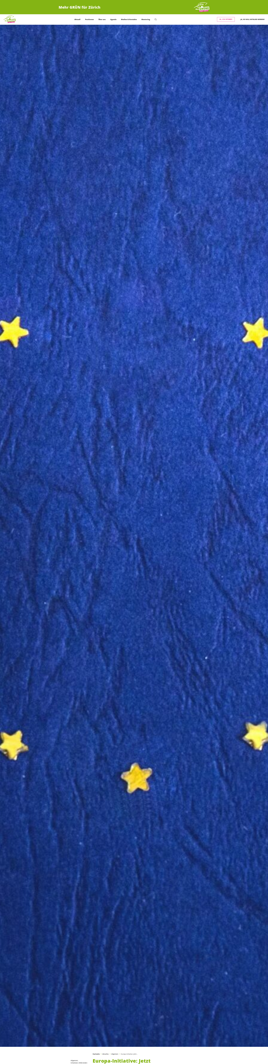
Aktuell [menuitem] (77, 19)
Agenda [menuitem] (113, 19)
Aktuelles (105, 1054)
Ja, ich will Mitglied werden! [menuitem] (252, 19)
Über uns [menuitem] (102, 19)
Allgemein (114, 1054)
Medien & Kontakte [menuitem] (129, 19)
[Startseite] (201, 7)
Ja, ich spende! (226, 19)
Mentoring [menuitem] (145, 19)
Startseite (96, 1054)
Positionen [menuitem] (89, 19)
